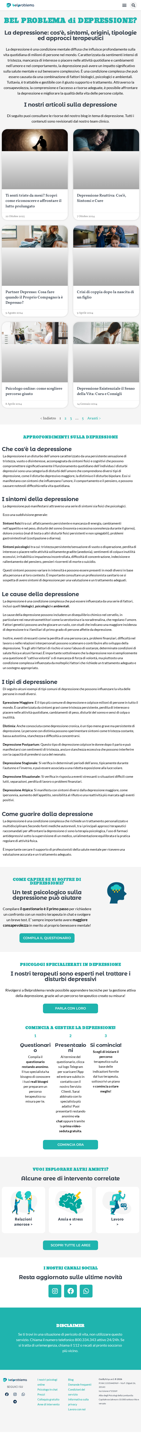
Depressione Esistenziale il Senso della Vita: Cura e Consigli (106, 391)
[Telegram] (15, 1401)
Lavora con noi (77, 1409)
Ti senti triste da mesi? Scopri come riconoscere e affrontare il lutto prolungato (34, 201)
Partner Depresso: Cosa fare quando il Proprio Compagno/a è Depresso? (34, 297)
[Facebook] (70, 1291)
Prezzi (41, 1394)
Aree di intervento (48, 1404)
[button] (124, 5)
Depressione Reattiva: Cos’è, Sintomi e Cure (101, 198)
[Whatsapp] (86, 1291)
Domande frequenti (79, 1384)
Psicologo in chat (47, 1389)
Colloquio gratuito (48, 1399)
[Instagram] (54, 1291)
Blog (71, 1379)
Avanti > (94, 418)
